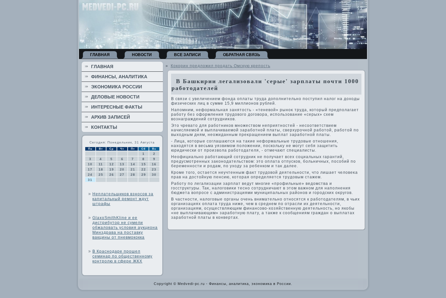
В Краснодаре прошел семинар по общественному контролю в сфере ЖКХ (122, 256)
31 (90, 180)
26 (111, 174)
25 (101, 174)
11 (101, 164)
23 (154, 169)
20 (122, 169)
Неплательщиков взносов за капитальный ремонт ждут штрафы (122, 199)
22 (143, 169)
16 (154, 164)
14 (133, 164)
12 (111, 164)
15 (143, 164)
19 (111, 169)
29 (143, 174)
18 (101, 169)
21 (133, 169)
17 (90, 169)
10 (90, 164)
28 (133, 174)
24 (90, 174)
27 (122, 174)
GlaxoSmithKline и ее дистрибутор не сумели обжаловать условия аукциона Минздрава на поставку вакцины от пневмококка (125, 228)
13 (122, 164)
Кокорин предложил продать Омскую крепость (220, 66)
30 (154, 174)
